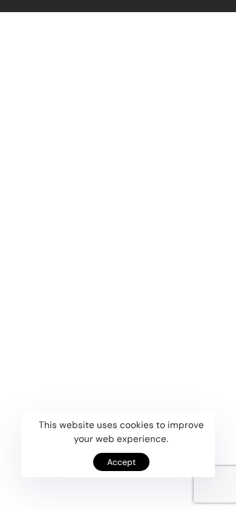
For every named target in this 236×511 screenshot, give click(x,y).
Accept (121, 462)
